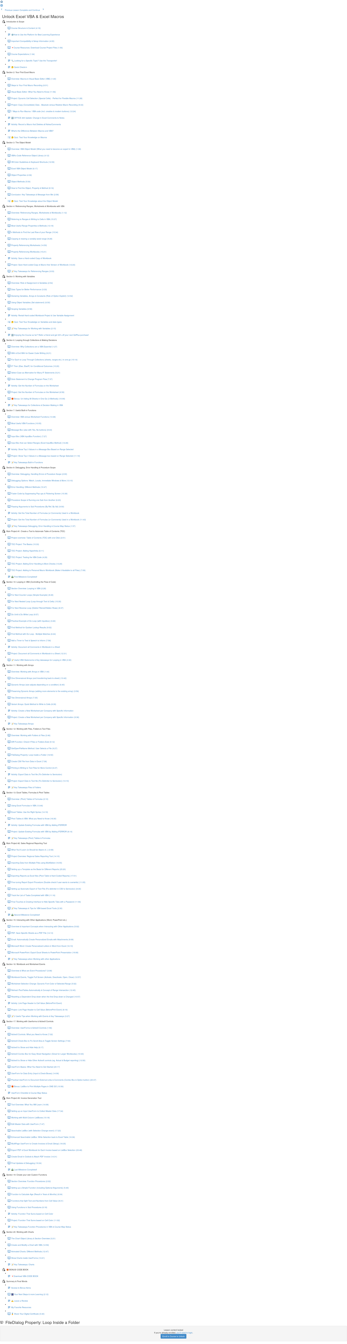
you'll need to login (184, 1332)
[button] (1, 2)
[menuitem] (1, 6)
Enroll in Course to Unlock (173, 1336)
